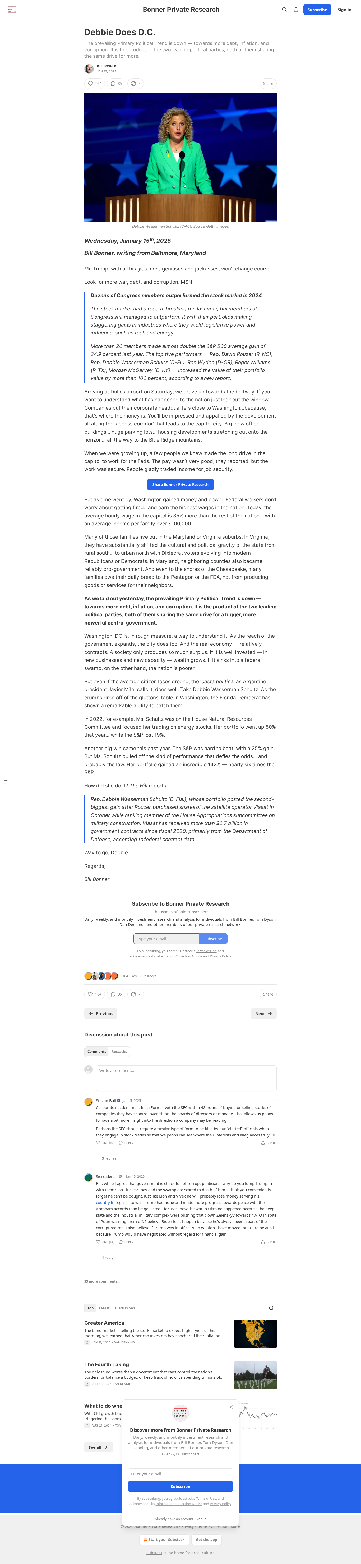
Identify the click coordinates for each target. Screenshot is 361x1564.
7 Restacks (148, 976)
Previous (104, 1013)
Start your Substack (167, 1539)
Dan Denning (124, 1342)
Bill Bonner (106, 66)
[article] (180, 1336)
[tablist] (107, 1051)
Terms (202, 1526)
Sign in (344, 9)
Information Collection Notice (179, 1503)
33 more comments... (102, 1281)
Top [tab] (90, 1308)
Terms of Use (206, 1498)
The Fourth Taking (106, 1364)
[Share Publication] (296, 9)
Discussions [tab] (125, 1308)
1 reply (107, 1257)
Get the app (206, 1539)
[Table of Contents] (6, 782)
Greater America (104, 1323)
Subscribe (317, 9)
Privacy (187, 1526)
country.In (105, 1202)
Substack (154, 1552)
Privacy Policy (220, 1503)
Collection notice (225, 1526)
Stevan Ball (106, 1100)
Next (260, 1013)
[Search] (284, 9)
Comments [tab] (96, 1051)
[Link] (77, 240)
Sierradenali (107, 1176)
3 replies (109, 1158)
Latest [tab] (104, 1308)
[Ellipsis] (274, 1100)
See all (95, 1447)
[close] (231, 1407)
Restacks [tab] (119, 1051)
